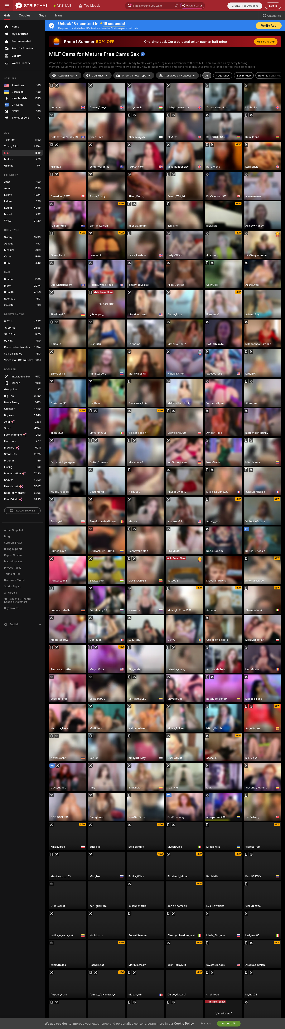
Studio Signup (12, 586)
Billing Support (13, 549)
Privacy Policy (12, 567)
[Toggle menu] (6, 5)
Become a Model (14, 580)
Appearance (65, 75)
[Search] (176, 6)
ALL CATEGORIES (25, 510)
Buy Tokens (11, 608)
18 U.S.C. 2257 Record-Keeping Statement (18, 600)
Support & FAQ (13, 542)
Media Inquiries (13, 561)
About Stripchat (13, 530)
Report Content (13, 555)
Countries (98, 75)
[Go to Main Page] (31, 5)
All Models (10, 592)
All (206, 75)
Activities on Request (178, 75)
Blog (7, 536)
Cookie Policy (184, 1023)
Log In (273, 5)
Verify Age (268, 25)
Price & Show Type (134, 75)
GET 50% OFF (266, 41)
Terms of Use (12, 574)
